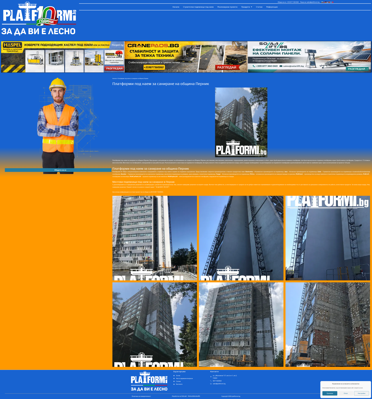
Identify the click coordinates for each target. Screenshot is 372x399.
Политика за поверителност (141, 396)
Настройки (361, 393)
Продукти (245, 7)
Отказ (346, 393)
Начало (176, 7)
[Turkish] (333, 2)
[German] (326, 2)
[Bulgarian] (322, 2)
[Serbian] (327, 2)
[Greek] (331, 2)
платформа (296, 160)
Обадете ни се (60, 170)
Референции (272, 7)
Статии (259, 7)
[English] (324, 2)
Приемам (330, 393)
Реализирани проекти (227, 7)
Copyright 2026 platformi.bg (230, 396)
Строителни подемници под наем (198, 7)
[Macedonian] (329, 2)
